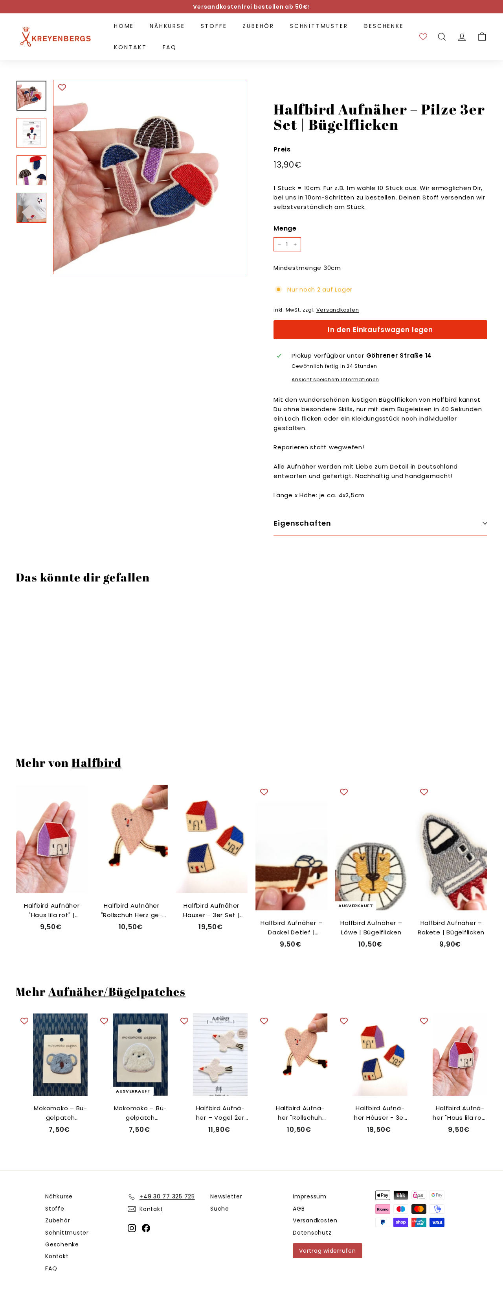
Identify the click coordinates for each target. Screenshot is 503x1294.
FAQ (170, 47)
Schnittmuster (319, 26)
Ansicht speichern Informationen (335, 379)
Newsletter (226, 1196)
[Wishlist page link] (423, 37)
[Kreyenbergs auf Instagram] (132, 1227)
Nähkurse (167, 26)
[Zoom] (150, 177)
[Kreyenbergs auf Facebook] (146, 1227)
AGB (299, 1209)
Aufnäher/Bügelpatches (116, 991)
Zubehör (258, 26)
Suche (219, 1209)
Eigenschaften (302, 523)
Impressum (310, 1196)
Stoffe (214, 26)
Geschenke (383, 26)
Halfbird (96, 762)
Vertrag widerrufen (327, 1251)
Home (124, 26)
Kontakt (130, 47)
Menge (285, 228)
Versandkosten (337, 309)
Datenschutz (312, 1233)
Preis (282, 148)
